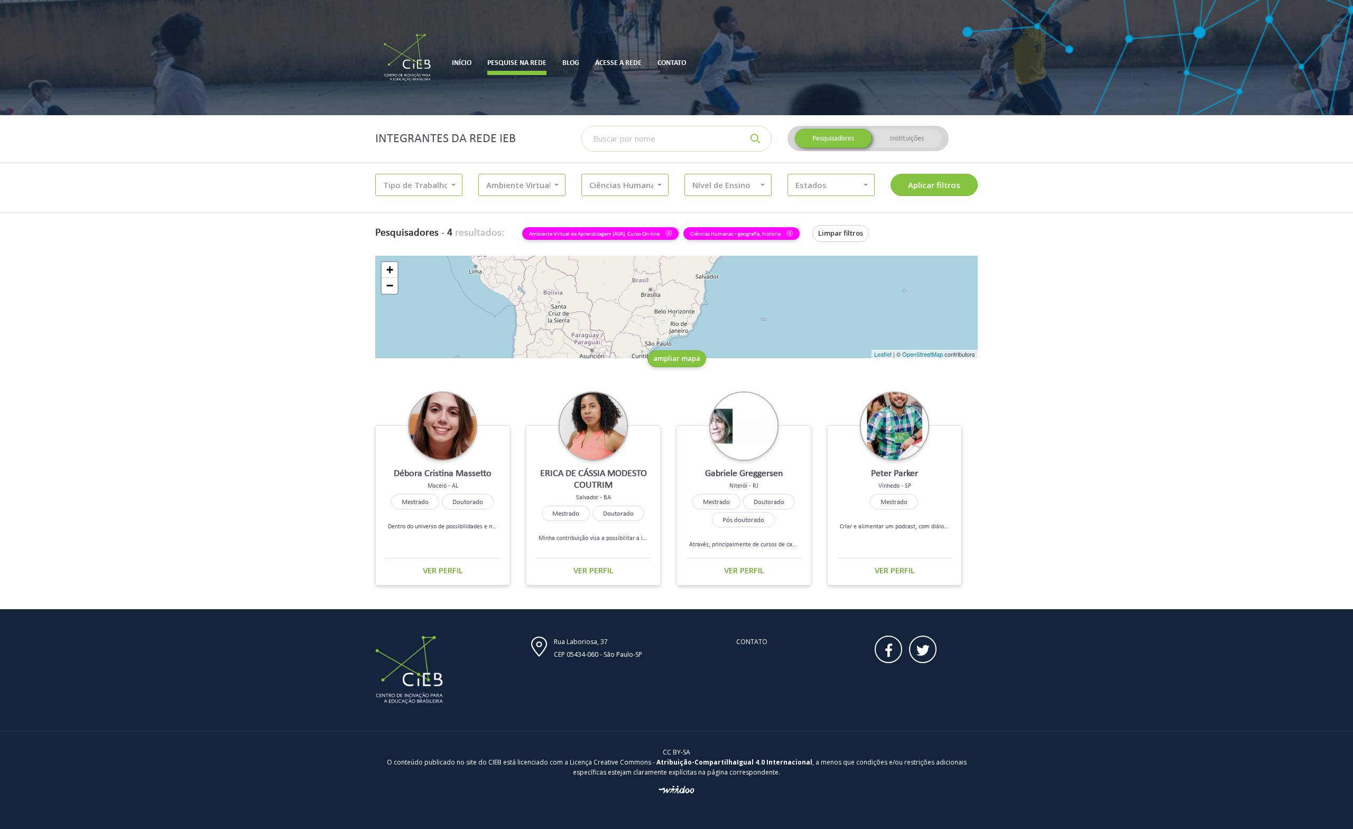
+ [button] (389, 269)
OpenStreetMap (922, 354)
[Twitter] (923, 649)
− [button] (389, 285)
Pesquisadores (833, 138)
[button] (418, 185)
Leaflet (883, 354)
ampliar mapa (676, 358)
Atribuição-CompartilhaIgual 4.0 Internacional (734, 762)
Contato (751, 641)
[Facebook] (888, 649)
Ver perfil (443, 570)
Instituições (907, 138)
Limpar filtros (840, 233)
